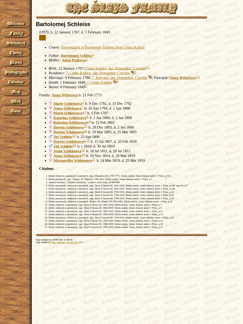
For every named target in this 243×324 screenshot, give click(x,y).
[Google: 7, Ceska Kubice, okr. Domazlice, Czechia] (132, 73)
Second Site (72, 242)
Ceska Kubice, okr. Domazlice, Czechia (115, 68)
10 (85, 126)
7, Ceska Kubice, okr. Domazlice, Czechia (98, 73)
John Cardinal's (58, 242)
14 (74, 145)
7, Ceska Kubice (99, 82)
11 (85, 131)
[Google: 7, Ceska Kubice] (114, 82)
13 (87, 140)
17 (93, 159)
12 (74, 136)
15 (83, 150)
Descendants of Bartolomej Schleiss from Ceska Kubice (103, 47)
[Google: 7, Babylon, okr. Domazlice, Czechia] (149, 78)
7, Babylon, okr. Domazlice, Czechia (119, 78)
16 (83, 155)
